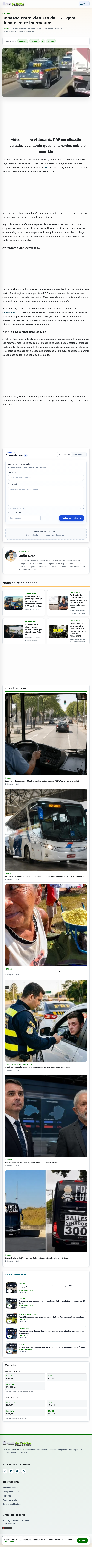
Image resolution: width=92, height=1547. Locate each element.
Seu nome (12, 472)
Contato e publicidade (11, 1504)
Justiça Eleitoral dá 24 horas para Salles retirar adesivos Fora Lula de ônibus (36, 1258)
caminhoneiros (10, 312)
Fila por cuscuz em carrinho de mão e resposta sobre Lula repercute (33, 972)
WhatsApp (22, 41)
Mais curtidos (79, 454)
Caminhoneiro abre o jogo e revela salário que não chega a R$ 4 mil (33, 630)
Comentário (13, 484)
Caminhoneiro (31, 593)
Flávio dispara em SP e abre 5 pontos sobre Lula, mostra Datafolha (32, 1163)
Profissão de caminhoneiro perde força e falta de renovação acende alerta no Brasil (78, 601)
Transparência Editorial (12, 1492)
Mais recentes (64, 454)
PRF (45, 167)
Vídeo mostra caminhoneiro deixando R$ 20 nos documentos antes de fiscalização (78, 629)
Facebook (34, 41)
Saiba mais (9, 1542)
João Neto (7, 28)
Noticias (6, 13)
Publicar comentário (71, 518)
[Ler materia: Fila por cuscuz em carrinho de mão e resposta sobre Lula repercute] (46, 925)
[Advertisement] (46, 117)
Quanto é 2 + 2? (14, 513)
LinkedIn (51, 41)
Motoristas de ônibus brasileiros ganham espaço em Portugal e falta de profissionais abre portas (44, 876)
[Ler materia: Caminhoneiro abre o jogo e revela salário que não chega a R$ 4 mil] (13, 631)
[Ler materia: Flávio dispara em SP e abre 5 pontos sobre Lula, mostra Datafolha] (46, 1116)
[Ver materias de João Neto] (11, 560)
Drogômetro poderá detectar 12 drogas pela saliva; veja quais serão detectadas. (37, 1067)
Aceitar (82, 1540)
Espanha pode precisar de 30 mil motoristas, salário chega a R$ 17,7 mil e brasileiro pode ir (42, 781)
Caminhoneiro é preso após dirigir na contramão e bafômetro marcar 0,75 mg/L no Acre (33, 601)
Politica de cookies (10, 1488)
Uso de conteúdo (9, 1500)
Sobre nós (6, 1496)
